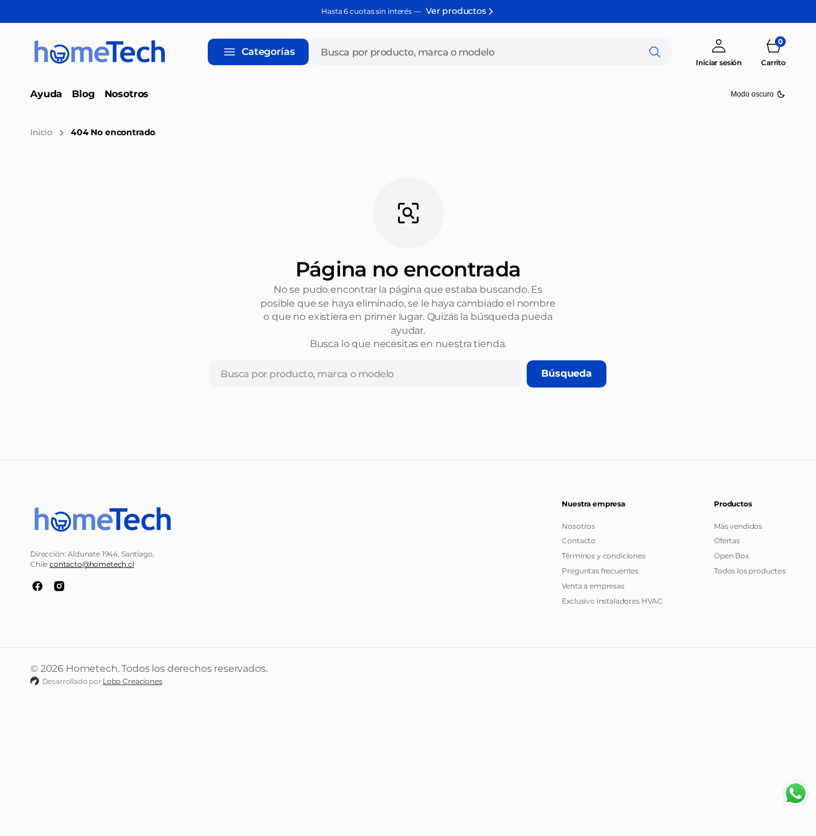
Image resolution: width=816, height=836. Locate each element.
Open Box (731, 555)
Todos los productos (750, 570)
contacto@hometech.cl (92, 564)
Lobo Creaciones (132, 681)
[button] (719, 52)
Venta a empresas (593, 585)
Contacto (579, 540)
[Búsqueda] (654, 52)
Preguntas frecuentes (600, 570)
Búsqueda (566, 373)
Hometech (92, 668)
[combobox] (491, 52)
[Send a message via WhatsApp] (796, 793)
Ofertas (727, 540)
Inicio (41, 132)
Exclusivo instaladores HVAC (612, 600)
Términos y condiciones (603, 555)
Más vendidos (738, 526)
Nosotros (578, 526)
